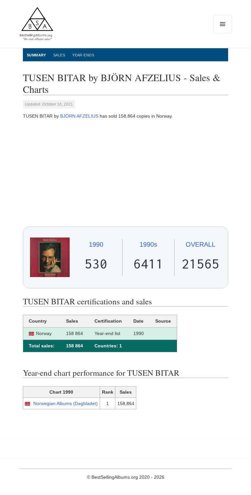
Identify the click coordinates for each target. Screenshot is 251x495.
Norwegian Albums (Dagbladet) (65, 403)
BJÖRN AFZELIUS (79, 116)
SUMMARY (36, 55)
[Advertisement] (125, 173)
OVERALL (200, 244)
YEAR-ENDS (83, 55)
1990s (148, 244)
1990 (96, 244)
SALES (59, 55)
